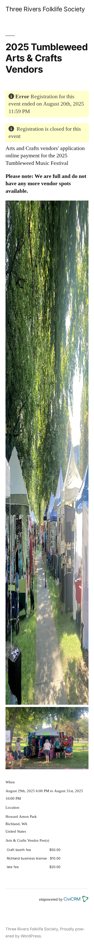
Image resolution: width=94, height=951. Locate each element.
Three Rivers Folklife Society (45, 9)
